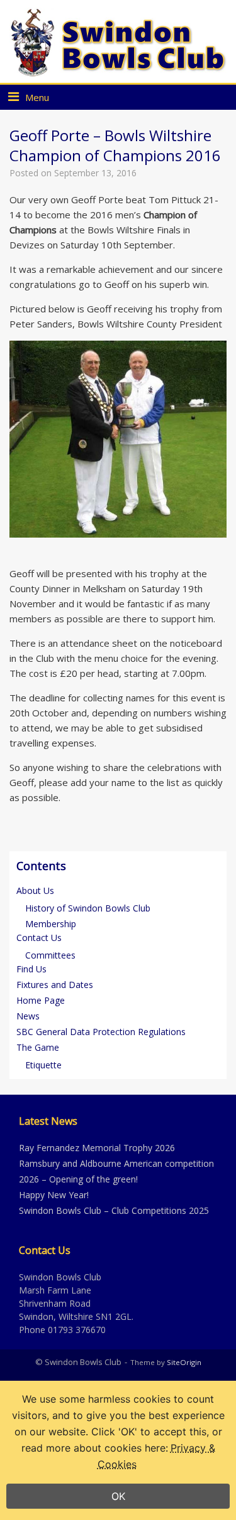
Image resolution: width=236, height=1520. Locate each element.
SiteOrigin (184, 1362)
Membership (50, 924)
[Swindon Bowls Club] (118, 42)
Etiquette (43, 1065)
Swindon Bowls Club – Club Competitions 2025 (114, 1210)
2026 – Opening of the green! (78, 1179)
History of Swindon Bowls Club (87, 908)
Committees (50, 955)
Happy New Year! (54, 1195)
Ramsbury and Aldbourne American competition (116, 1163)
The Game (37, 1047)
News (28, 1016)
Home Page (40, 1000)
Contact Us (39, 937)
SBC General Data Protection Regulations (101, 1032)
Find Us (31, 969)
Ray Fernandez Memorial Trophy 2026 (97, 1148)
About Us (35, 890)
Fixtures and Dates (54, 985)
